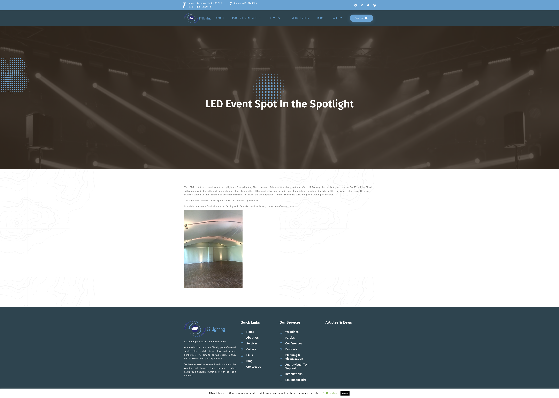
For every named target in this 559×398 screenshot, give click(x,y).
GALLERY (337, 18)
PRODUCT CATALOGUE (244, 18)
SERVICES (274, 18)
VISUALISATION (300, 18)
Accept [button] (345, 393)
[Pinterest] (374, 5)
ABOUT (220, 18)
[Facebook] (355, 5)
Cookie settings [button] (330, 393)
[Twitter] (368, 5)
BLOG (320, 18)
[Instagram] (361, 5)
